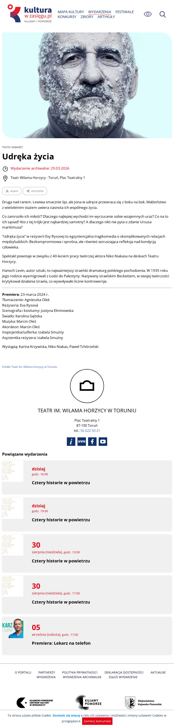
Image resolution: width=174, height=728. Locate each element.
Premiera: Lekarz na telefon (61, 643)
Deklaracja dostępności (124, 672)
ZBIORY (87, 16)
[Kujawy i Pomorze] (87, 702)
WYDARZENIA (99, 11)
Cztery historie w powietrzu (61, 482)
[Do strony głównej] (29, 14)
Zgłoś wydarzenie (123, 677)
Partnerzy (46, 672)
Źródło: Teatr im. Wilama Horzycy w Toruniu (29, 367)
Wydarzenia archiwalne (82, 677)
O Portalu (23, 672)
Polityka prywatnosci (79, 672)
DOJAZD (14, 191)
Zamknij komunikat (97, 721)
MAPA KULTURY (71, 11)
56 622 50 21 (90, 430)
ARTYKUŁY (106, 16)
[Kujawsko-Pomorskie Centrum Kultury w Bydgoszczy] (32, 702)
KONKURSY (67, 16)
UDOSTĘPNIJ (37, 191)
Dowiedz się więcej (66, 715)
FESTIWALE (124, 11)
